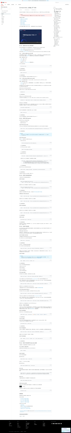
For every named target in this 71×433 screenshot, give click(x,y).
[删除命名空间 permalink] (23, 376)
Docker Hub (28, 55)
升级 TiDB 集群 (23, 23)
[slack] (58, 423)
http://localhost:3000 (35, 278)
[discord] (60, 423)
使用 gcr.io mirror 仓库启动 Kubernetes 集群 (58, 15)
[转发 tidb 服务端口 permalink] (26, 327)
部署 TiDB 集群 (56, 21)
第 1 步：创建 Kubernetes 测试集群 (57, 8)
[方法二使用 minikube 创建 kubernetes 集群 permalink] (35, 78)
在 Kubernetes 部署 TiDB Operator (25, 407)
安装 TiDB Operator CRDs (57, 18)
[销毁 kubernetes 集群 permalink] (27, 383)
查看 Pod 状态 (55, 24)
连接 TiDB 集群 (23, 22)
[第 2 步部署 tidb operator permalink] (31, 118)
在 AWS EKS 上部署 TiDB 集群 (25, 398)
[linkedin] (55, 423)
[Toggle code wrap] (50, 65)
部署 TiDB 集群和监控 (23, 21)
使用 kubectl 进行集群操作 (58, 16)
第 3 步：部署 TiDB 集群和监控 (57, 20)
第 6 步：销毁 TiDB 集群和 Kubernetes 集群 (57, 37)
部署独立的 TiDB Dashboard (57, 22)
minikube (22, 82)
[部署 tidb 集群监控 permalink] (26, 205)
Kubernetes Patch (32, 308)
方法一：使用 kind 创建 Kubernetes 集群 (58, 10)
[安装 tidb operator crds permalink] (28, 124)
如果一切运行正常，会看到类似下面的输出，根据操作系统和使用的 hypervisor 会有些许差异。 (34, 94)
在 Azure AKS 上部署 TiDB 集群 (25, 400)
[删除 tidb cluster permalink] (24, 356)
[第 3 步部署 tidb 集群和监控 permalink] (32, 175)
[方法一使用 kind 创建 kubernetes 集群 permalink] (33, 53)
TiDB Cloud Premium (25, 0)
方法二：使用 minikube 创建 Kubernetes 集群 (57, 11)
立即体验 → (47, 0)
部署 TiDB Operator (23, 20)
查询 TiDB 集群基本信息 (23, 270)
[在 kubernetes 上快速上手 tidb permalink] (36, 7)
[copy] (51, 65)
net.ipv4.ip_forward (27, 62)
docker (22, 58)
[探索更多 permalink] (23, 393)
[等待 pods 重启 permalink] (25, 318)
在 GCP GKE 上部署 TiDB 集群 (25, 399)
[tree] (5, 17)
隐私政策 (22, 431)
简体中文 (67, 4)
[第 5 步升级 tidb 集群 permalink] (29, 305)
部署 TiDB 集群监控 (56, 23)
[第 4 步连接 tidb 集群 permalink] (29, 226)
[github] (52, 423)
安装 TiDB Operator (56, 19)
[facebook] (56, 423)
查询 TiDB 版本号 (22, 267)
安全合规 (25, 431)
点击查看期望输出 (22, 68)
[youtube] (61, 423)
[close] (69, 428)
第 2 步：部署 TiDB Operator (56, 17)
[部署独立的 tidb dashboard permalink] (29, 193)
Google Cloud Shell (25, 51)
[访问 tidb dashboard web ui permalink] (29, 289)
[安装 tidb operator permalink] (26, 137)
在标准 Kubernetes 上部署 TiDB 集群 (25, 408)
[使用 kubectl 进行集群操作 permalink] (27, 102)
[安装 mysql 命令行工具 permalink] (28, 230)
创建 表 (23, 266)
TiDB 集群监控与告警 (40, 287)
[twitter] (53, 423)
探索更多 (44, 15)
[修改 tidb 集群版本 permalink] (26, 310)
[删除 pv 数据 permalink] (23, 368)
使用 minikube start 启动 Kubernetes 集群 (57, 13)
